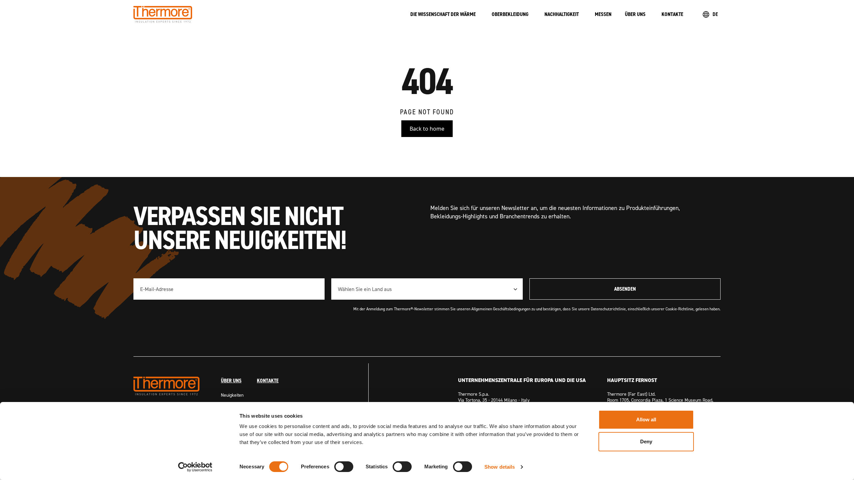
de (715, 14)
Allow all (646, 419)
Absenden (625, 288)
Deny (646, 441)
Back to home (427, 128)
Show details (499, 467)
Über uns (231, 380)
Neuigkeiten (232, 395)
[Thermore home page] (265, 14)
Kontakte (268, 380)
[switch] (343, 466)
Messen (603, 14)
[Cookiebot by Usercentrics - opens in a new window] (195, 467)
